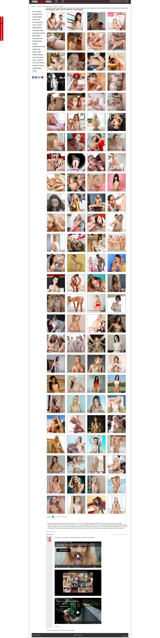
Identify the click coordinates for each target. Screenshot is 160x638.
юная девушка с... (96, 290)
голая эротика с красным (76, 89)
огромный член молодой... (56, 209)
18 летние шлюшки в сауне (56, 310)
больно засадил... (116, 48)
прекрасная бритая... (96, 451)
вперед (58, 516)
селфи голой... (117, 471)
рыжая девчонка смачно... (96, 230)
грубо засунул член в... (56, 109)
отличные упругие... (96, 431)
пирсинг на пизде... (96, 209)
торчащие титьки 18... (97, 512)
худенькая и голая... (56, 290)
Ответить (57, 626)
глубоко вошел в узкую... (96, 68)
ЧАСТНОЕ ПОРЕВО (38, 63)
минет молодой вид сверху (116, 149)
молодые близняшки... (76, 189)
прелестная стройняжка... (56, 471)
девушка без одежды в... (117, 350)
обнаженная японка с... (116, 189)
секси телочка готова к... (76, 471)
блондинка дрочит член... (96, 48)
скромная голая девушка (76, 491)
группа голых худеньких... (76, 350)
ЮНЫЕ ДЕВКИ (36, 68)
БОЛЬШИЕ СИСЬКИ (38, 33)
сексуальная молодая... (56, 250)
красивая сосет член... (117, 129)
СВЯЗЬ (34, 71)
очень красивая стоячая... (56, 451)
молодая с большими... (96, 169)
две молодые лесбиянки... (96, 109)
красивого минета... (56, 149)
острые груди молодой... (76, 431)
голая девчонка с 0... (96, 330)
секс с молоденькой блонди (117, 230)
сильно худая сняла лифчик (56, 491)
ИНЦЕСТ (35, 44)
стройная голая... (96, 250)
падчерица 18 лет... (76, 451)
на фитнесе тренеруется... (96, 189)
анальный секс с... (96, 28)
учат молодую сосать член (96, 270)
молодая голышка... (117, 391)
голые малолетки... (56, 350)
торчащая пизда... (76, 512)
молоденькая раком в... (117, 169)
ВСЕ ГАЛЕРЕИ (36, 11)
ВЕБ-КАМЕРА (36, 36)
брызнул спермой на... (76, 68)
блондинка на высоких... (76, 310)
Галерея (40, 6)
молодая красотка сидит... (56, 411)
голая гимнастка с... (116, 68)
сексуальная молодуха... (96, 471)
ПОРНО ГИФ (36, 19)
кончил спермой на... (76, 129)
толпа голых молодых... (116, 250)
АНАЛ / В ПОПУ (37, 25)
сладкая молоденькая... (96, 491)
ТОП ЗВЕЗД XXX (37, 22)
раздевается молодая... (76, 230)
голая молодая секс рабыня (56, 89)
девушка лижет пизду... (56, 129)
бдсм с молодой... (76, 48)
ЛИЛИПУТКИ (36, 49)
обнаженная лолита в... (116, 411)
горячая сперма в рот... (96, 89)
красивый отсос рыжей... (76, 149)
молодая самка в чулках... (76, 411)
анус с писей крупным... (56, 48)
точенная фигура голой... (76, 270)
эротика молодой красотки (76, 290)
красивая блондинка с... (96, 129)
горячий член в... (116, 89)
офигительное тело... (117, 431)
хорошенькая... (117, 270)
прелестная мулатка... (117, 209)
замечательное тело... (76, 371)
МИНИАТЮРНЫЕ (37, 55)
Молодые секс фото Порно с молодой (53, 6)
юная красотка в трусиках (116, 290)
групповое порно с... (96, 350)
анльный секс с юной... (116, 28)
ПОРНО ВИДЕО (37, 17)
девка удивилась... (117, 109)
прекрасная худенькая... (116, 451)
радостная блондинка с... (56, 230)
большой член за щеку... (56, 68)
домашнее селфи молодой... (56, 371)
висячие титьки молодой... (96, 310)
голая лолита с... (117, 330)
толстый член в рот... (56, 270)
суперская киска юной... (56, 512)
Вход (63, 2)
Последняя (64, 516)
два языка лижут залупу (76, 109)
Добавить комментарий (53, 630)
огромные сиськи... (56, 431)
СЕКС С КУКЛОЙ (37, 60)
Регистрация (56, 2)
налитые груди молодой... (96, 411)
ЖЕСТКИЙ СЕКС (37, 38)
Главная (34, 6)
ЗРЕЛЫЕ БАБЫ (37, 41)
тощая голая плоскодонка (117, 512)
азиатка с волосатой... (76, 28)
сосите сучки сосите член (76, 250)
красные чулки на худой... (96, 371)
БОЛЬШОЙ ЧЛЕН (37, 30)
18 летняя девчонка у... (56, 28)
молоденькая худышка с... (56, 189)
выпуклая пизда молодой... (56, 330)
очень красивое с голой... (76, 209)
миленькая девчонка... (76, 391)
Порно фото (49, 534)
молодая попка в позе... (76, 169)
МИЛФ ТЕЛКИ (36, 52)
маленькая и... (56, 391)
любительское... (117, 371)
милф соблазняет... (97, 149)
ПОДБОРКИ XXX (37, 14)
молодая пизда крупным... (56, 169)
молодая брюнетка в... (97, 391)
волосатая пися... (116, 310)
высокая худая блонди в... (76, 330)
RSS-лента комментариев (67, 630)
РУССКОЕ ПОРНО (37, 57)
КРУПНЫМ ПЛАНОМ (38, 46)
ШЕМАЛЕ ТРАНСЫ (38, 65)
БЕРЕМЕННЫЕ (37, 28)
